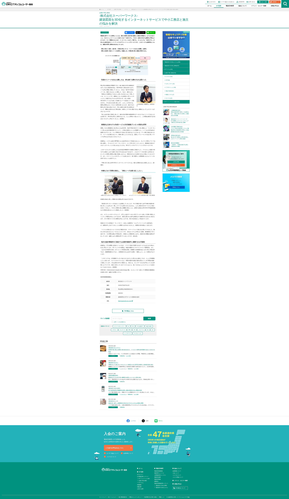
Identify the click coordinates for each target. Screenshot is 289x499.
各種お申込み (275, 6)
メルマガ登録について (178, 477)
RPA (129, 329)
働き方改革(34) (170, 91)
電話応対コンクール (159, 473)
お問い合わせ (252, 1)
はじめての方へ (212, 1)
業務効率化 (122, 355)
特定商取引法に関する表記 (150, 497)
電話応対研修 (157, 479)
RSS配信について (180, 488)
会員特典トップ (276, 1)
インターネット (123, 368)
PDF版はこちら (129, 311)
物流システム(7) (170, 94)
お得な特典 (176, 161)
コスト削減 (128, 355)
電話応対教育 (230, 6)
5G (147, 329)
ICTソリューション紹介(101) (172, 101)
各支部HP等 (241, 1)
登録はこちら (176, 187)
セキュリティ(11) (170, 83)
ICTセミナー (140, 474)
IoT (152, 329)
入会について (176, 473)
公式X (147, 420)
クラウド (104, 32)
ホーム (209, 6)
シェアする (133, 420)
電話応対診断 (157, 477)
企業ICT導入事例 (143, 480)
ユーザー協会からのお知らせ (227, 1)
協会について (243, 6)
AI (128, 326)
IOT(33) (168, 80)
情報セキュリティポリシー (135, 497)
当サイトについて (112, 497)
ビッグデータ (127, 333)
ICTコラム (141, 482)
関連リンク (161, 497)
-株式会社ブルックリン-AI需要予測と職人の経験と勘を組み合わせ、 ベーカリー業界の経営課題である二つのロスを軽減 (131, 349)
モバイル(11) (169, 98)
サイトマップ (102, 497)
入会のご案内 (264, 1)
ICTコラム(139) (169, 69)
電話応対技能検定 (158, 471)
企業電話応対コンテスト (160, 475)
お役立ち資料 (140, 488)
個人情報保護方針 (123, 497)
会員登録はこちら (176, 165)
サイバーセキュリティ (119, 326)
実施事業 (139, 484)
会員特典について (128, 453)
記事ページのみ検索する (119, 321)
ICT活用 (141, 472)
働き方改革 (148, 326)
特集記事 (139, 486)
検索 (149, 318)
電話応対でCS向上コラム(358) (172, 62)
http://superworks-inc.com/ (124, 301)
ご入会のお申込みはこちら (114, 448)
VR (134, 329)
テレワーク (122, 329)
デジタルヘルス (137, 333)
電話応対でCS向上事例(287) (172, 65)
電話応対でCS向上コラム (162, 487)
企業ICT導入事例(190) (170, 73)
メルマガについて (111, 456)
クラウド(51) (169, 76)
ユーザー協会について (112, 453)
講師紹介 (156, 481)
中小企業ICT (140, 326)
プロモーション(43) (171, 87)
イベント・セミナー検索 (258, 6)
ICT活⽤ (218, 6)
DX (133, 326)
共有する (160, 420)
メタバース (141, 329)
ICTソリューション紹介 (144, 478)
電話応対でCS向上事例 (161, 485)
